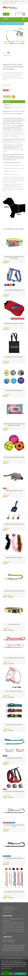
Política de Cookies (8, 906)
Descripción (7, 101)
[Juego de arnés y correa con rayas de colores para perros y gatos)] (14, 37)
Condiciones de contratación (10, 908)
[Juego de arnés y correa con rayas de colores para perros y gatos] (6, 54)
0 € (7, 14)
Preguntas (7, 107)
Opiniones (7, 104)
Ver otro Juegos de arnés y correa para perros (12, 23)
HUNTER (8, 84)
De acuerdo (20, 973)
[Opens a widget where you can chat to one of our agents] (5, 973)
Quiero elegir (4, 970)
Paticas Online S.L (8, 912)
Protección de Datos (9, 910)
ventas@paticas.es (17, 1)
